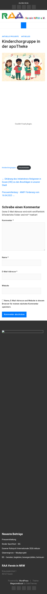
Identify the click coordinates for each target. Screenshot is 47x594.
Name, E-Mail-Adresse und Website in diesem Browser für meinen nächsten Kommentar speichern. (23, 304)
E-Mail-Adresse (9, 272)
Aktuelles (25, 36)
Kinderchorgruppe (9, 168)
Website (5, 286)
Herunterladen (24, 168)
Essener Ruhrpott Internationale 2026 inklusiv (21, 548)
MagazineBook (16, 583)
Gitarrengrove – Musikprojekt (14, 553)
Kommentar (8, 220)
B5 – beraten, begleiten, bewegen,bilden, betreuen (23, 557)
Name (5, 257)
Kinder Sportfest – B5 (11, 544)
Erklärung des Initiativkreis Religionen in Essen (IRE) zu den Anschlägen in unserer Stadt (21, 182)
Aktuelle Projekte (10, 36)
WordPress (23, 581)
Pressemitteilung (9, 539)
